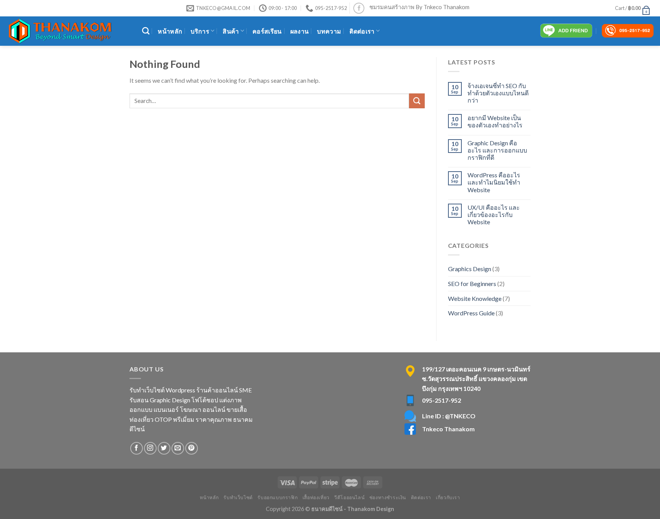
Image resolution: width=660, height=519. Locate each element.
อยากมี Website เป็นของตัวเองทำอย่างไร (494, 121)
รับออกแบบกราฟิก (277, 497)
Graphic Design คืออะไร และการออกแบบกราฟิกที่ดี (497, 150)
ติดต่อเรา (361, 31)
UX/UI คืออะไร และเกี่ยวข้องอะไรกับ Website (493, 214)
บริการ (200, 31)
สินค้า (231, 31)
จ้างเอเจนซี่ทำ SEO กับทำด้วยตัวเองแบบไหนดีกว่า (498, 93)
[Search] (145, 30)
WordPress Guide (471, 313)
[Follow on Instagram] (150, 448)
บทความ (329, 31)
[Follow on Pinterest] (191, 448)
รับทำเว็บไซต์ (238, 497)
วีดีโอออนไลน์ (349, 497)
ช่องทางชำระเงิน (387, 497)
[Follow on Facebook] (358, 8)
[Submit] (416, 100)
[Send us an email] (177, 448)
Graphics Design (469, 268)
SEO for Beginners (472, 283)
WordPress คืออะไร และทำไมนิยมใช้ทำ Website (493, 182)
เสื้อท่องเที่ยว (316, 497)
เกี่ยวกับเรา (448, 497)
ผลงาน (299, 31)
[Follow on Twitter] (164, 448)
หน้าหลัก (170, 31)
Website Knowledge (474, 298)
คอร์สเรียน (267, 31)
